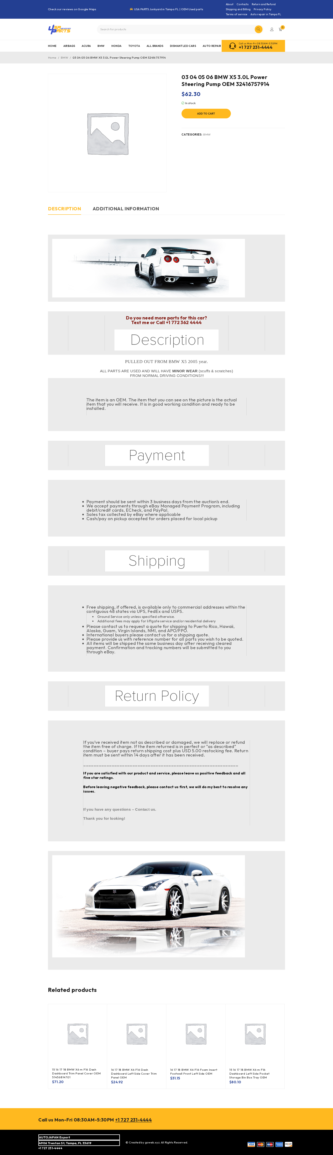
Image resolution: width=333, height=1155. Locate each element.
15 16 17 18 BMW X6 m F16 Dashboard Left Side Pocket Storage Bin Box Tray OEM (249, 1073)
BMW (64, 57)
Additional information (126, 208)
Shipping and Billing (238, 9)
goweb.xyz (152, 1142)
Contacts (243, 4)
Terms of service (236, 14)
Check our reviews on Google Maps (72, 9)
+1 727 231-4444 (255, 47)
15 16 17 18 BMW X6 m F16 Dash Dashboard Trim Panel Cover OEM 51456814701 (76, 1073)
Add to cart (206, 113)
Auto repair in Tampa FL (266, 14)
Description (64, 208)
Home (52, 57)
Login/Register (272, 29)
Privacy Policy (263, 9)
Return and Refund (264, 4)
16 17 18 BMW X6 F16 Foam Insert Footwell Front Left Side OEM (193, 1071)
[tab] (64, 210)
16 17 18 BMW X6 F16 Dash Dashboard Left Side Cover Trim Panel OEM (134, 1073)
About (230, 4)
